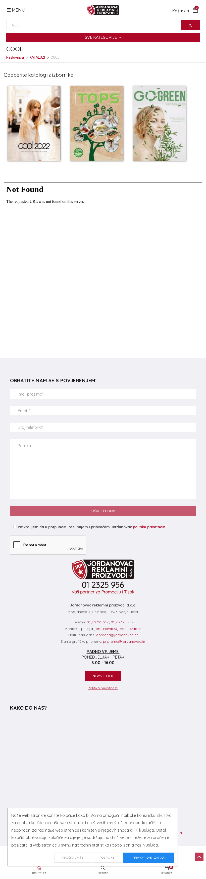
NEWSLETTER (103, 676)
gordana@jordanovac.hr (117, 635)
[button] (185, 11)
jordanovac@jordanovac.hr (118, 628)
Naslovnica (15, 57)
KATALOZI (37, 57)
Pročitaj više (72, 857)
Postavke (107, 857)
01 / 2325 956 (98, 622)
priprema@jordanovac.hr (124, 641)
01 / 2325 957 (122, 622)
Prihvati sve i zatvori (148, 857)
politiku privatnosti (150, 527)
